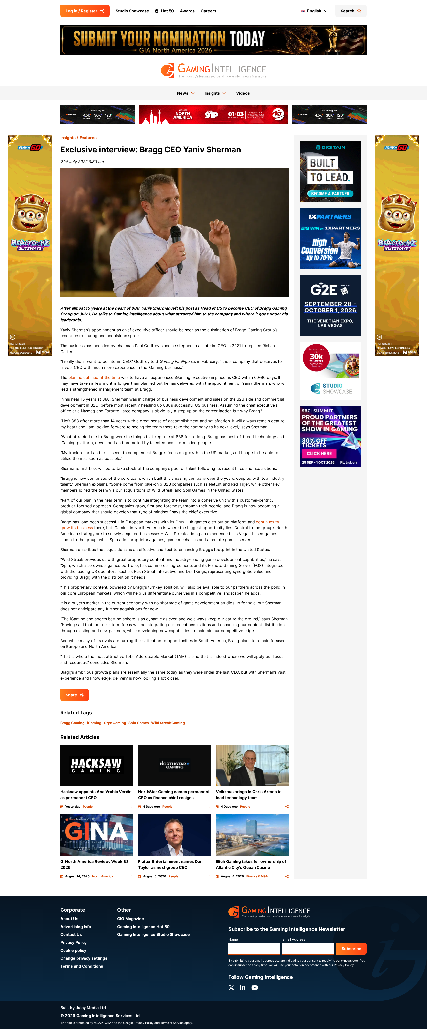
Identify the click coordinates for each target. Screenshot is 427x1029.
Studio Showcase (132, 10)
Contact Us (71, 934)
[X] (231, 988)
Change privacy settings (83, 958)
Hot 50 (167, 10)
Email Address (293, 939)
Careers (208, 10)
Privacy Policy (73, 942)
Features (88, 137)
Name (233, 939)
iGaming (94, 723)
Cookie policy (73, 950)
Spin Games (138, 723)
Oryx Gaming (115, 723)
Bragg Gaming (72, 723)
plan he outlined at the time (94, 377)
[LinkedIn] (242, 988)
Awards (187, 10)
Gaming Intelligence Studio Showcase (153, 934)
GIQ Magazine (130, 918)
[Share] (131, 807)
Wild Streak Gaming (168, 723)
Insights (68, 137)
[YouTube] (254, 988)
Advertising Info (75, 926)
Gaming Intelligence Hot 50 (143, 926)
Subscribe (351, 948)
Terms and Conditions (81, 966)
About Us (69, 918)
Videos (243, 93)
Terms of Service (172, 1023)
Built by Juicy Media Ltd (83, 1007)
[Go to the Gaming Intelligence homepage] (213, 70)
